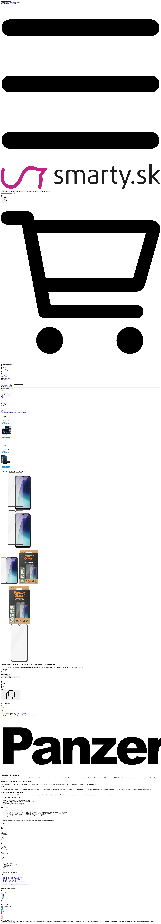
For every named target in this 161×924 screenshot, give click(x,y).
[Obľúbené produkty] (1, 196)
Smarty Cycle (3, 3)
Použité (48, 191)
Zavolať (4, 906)
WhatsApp (5, 911)
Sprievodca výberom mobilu (6, 385)
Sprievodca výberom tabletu (6, 386)
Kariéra (2, 390)
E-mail (9, 906)
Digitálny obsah (43, 191)
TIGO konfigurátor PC (18, 384)
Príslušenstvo (3, 411)
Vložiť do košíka (6, 677)
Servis (11, 3)
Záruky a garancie (4, 379)
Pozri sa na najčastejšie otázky (15, 2)
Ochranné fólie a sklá (13, 879)
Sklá (19, 879)
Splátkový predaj (4, 376)
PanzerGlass (6, 705)
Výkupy (7, 3)
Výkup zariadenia (4, 380)
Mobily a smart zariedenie (14, 882)
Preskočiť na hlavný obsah (6, 1)
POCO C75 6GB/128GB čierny (7, 713)
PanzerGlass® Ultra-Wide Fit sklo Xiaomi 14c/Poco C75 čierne (13, 412)
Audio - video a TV (24, 191)
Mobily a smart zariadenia (9, 191)
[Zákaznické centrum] (1, 194)
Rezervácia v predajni (16, 677)
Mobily (2, 410)
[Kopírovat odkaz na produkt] (10, 695)
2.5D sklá (20, 880)
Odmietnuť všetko (10, 922)
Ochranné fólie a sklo (10, 710)
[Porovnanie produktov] (1, 201)
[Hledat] (14, 193)
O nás (12, 388)
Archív (2, 392)
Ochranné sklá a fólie (18, 881)
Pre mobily (11, 881)
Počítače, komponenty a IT (34, 191)
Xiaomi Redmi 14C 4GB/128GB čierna (21, 713)
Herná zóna (17, 191)
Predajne (14, 3)
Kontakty (2, 389)
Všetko (2, 191)
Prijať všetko (3, 922)
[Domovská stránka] (80, 177)
